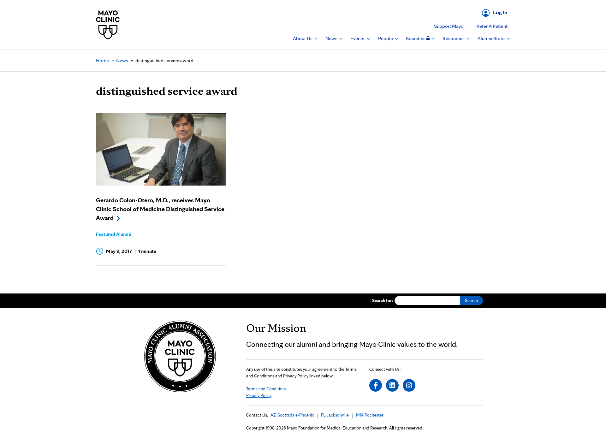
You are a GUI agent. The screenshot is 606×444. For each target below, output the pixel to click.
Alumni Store (492, 38)
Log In (500, 12)
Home (102, 60)
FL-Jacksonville (335, 414)
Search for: (382, 300)
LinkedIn (392, 385)
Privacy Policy (258, 395)
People (386, 38)
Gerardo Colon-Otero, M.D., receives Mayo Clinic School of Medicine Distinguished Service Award (160, 209)
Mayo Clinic (108, 24)
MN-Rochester (369, 414)
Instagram (409, 385)
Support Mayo (449, 26)
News (331, 38)
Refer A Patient (492, 26)
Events (357, 38)
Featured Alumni (113, 234)
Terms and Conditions (266, 388)
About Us (303, 38)
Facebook (375, 385)
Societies (416, 38)
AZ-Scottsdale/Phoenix (292, 414)
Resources (454, 38)
